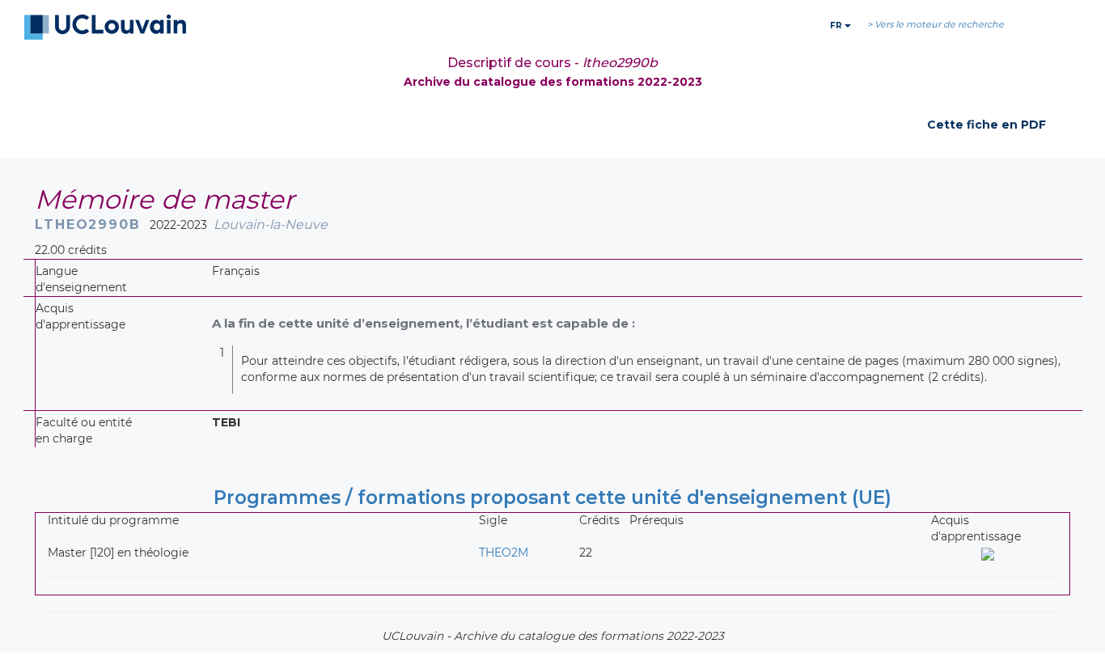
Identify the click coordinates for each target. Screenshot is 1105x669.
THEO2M (503, 552)
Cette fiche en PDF (986, 124)
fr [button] (837, 25)
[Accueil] (105, 27)
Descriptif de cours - (552, 62)
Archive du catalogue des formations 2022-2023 (553, 81)
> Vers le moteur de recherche (935, 24)
